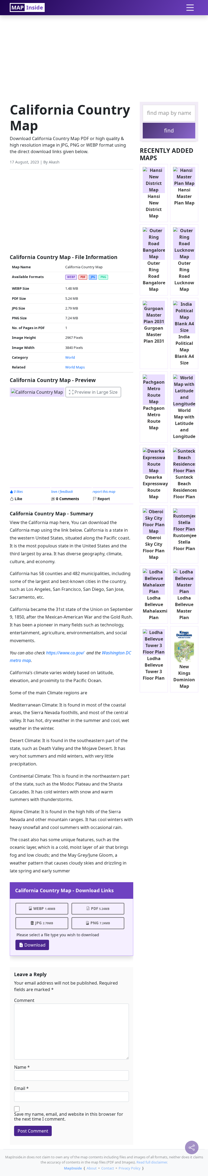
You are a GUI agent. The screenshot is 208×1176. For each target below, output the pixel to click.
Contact (107, 1168)
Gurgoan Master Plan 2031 (154, 334)
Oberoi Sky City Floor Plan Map (154, 547)
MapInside (73, 1168)
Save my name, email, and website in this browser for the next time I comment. (68, 1116)
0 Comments (67, 498)
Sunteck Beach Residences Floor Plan (185, 487)
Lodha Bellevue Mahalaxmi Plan (155, 607)
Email (19, 1088)
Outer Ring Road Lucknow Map (184, 276)
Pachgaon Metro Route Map (154, 418)
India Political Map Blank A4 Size (184, 350)
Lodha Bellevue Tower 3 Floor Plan (154, 668)
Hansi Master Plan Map (184, 196)
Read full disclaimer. (152, 1162)
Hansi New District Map (154, 206)
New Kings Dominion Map (184, 676)
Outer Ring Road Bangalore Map (154, 276)
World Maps (75, 367)
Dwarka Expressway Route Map (155, 487)
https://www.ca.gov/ (65, 653)
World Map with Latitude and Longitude (184, 423)
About (92, 1168)
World (70, 357)
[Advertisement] (104, 57)
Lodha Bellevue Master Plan (184, 607)
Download (34, 945)
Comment (24, 1000)
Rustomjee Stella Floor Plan (184, 541)
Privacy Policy (130, 1168)
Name (20, 1067)
